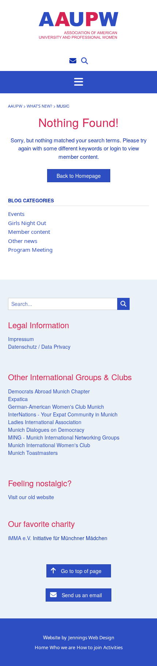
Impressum (21, 339)
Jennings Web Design (91, 637)
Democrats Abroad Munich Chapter (49, 391)
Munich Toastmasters (33, 452)
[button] (78, 82)
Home (41, 647)
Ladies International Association (44, 422)
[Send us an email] (72, 60)
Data (46, 346)
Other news (22, 240)
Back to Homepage (79, 175)
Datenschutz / (24, 346)
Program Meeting (30, 249)
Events (16, 213)
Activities (113, 647)
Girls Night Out (27, 223)
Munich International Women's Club (49, 445)
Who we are (62, 647)
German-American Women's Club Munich (56, 406)
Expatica (18, 399)
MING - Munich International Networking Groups (63, 437)
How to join (89, 647)
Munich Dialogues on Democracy (46, 429)
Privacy (61, 346)
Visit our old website (31, 497)
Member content (29, 231)
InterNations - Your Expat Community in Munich (63, 414)
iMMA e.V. (20, 538)
